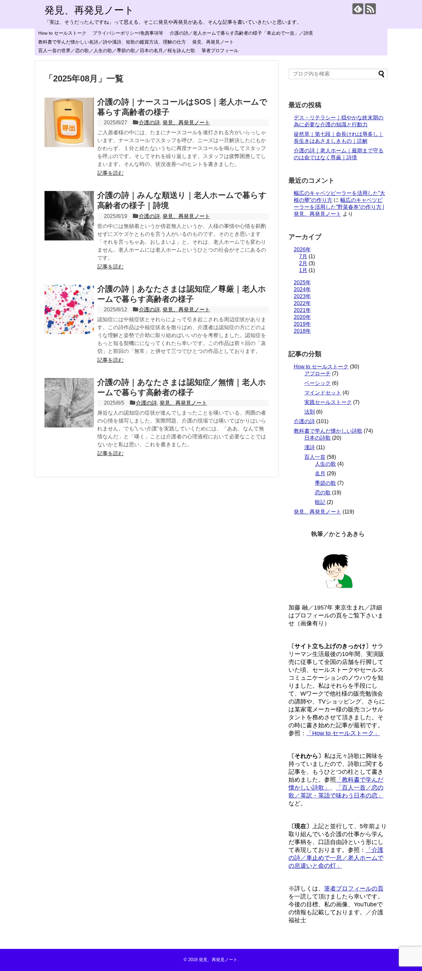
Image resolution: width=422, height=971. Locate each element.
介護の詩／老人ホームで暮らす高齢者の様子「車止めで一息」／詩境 (241, 33)
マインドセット (322, 392)
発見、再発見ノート (89, 10)
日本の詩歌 (317, 438)
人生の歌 (325, 464)
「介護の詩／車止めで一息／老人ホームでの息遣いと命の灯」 (335, 858)
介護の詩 (149, 122)
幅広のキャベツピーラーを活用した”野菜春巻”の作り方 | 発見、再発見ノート (339, 207)
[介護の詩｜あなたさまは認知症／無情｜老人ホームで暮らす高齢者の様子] (69, 402)
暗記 (320, 502)
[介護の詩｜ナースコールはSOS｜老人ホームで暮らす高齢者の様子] (69, 122)
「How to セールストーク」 (343, 733)
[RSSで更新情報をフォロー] (370, 8)
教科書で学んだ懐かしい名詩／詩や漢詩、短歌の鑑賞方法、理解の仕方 (112, 42)
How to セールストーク (62, 33)
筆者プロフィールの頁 (353, 888)
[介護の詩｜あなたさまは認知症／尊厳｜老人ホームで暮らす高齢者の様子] (69, 309)
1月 (303, 270)
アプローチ (317, 373)
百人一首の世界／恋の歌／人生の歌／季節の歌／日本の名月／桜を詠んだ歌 (116, 50)
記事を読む (110, 173)
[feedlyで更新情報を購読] (357, 8)
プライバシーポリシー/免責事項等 (128, 33)
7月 (303, 256)
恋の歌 (323, 492)
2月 (303, 263)
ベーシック (317, 383)
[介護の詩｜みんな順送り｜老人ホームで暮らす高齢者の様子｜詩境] (69, 215)
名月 (320, 473)
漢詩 (309, 447)
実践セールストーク (328, 402)
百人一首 (314, 457)
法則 (309, 412)
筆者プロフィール (219, 50)
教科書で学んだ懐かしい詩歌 (328, 431)
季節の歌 (325, 483)
